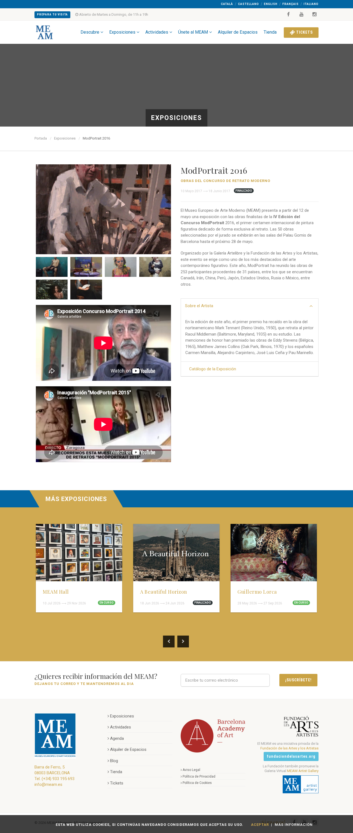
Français (290, 4)
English (270, 4)
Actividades (156, 32)
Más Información (294, 825)
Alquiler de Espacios (238, 32)
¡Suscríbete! (298, 680)
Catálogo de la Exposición (212, 368)
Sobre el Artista (199, 305)
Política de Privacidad (199, 776)
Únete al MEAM (193, 32)
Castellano (248, 4)
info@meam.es (48, 784)
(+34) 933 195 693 (58, 778)
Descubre (90, 32)
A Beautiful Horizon (163, 591)
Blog (114, 760)
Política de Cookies (197, 783)
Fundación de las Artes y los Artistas (289, 748)
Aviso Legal (191, 770)
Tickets (304, 32)
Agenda (117, 738)
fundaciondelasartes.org (291, 756)
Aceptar (260, 825)
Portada (40, 138)
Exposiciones (122, 32)
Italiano (311, 4)
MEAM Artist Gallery (303, 771)
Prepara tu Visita (52, 14)
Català (227, 4)
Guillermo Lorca (257, 591)
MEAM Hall (56, 591)
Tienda (270, 32)
